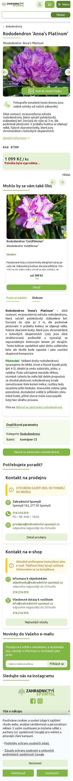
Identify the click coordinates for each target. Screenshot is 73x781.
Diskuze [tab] (37, 297)
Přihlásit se (57, 663)
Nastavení (35, 763)
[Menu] (63, 4)
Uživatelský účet (39, 4)
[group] (36, 242)
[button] (36, 275)
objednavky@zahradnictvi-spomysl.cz (38, 582)
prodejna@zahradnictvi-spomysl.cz (36, 524)
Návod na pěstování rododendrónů (36, 452)
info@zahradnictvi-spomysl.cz (33, 603)
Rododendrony (30, 433)
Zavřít (11, 174)
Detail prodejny (36, 537)
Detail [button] (36, 287)
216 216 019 (20, 512)
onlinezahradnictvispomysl (33, 701)
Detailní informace (14, 138)
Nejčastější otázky (36, 622)
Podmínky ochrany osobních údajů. (26, 743)
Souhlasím (52, 773)
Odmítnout (18, 773)
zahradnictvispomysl (40, 701)
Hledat (60, 14)
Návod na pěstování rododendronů (39, 407)
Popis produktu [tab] (16, 297)
